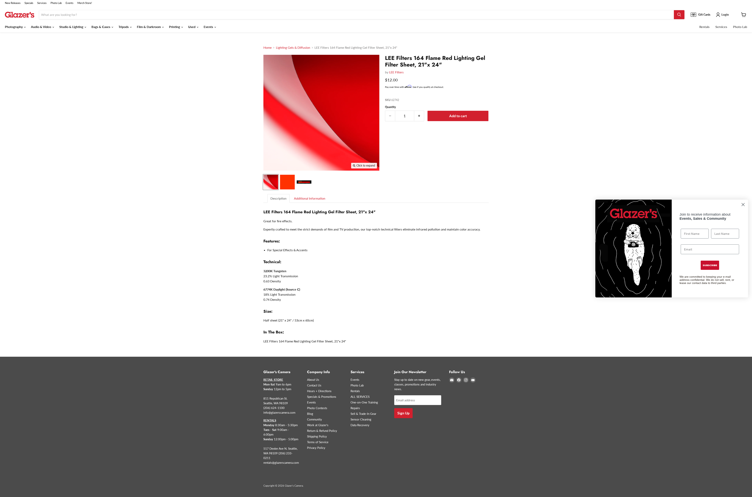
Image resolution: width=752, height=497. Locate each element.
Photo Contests (317, 408)
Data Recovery (360, 425)
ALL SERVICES (360, 396)
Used (192, 27)
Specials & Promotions (321, 396)
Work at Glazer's (317, 425)
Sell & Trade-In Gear (363, 413)
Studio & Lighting (71, 27)
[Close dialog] (743, 204)
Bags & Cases (101, 27)
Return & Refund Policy (322, 430)
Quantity (390, 107)
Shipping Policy (317, 436)
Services (42, 3)
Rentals (704, 27)
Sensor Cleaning (361, 419)
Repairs (355, 408)
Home (267, 47)
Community (314, 419)
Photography (14, 27)
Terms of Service (317, 442)
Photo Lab (56, 3)
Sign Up (403, 413)
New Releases (13, 3)
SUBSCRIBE (710, 265)
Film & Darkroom (149, 27)
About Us (313, 379)
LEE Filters (396, 72)
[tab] (278, 198)
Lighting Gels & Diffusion (293, 47)
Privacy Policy (316, 447)
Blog (310, 413)
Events (69, 3)
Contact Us (314, 385)
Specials (28, 3)
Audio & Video (41, 27)
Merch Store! (84, 3)
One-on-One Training (364, 402)
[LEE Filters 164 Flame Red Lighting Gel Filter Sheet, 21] (270, 182)
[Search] (679, 14)
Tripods (123, 27)
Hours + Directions (319, 391)
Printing (175, 27)
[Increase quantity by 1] (419, 116)
